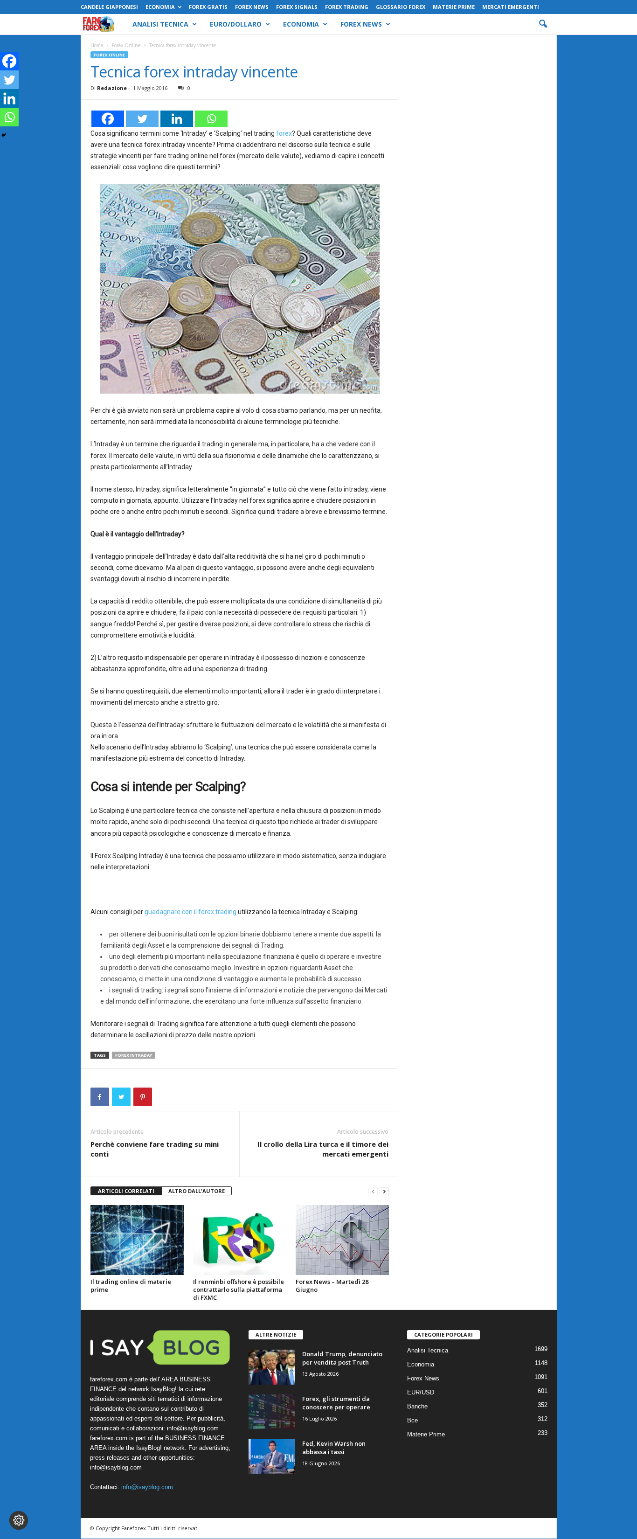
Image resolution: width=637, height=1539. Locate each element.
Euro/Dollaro (236, 24)
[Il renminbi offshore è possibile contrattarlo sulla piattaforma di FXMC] (239, 1240)
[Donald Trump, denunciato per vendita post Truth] (272, 1367)
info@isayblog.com (147, 1487)
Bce (412, 1420)
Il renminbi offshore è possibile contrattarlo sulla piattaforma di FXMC (238, 1289)
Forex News (252, 6)
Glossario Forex (400, 6)
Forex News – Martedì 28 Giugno (332, 1285)
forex (284, 133)
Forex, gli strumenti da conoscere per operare (336, 1402)
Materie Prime (454, 6)
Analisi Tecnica (160, 24)
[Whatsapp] (211, 119)
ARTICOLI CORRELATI (126, 1190)
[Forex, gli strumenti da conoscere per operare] (272, 1411)
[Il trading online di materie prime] (137, 1240)
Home (96, 45)
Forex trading (346, 6)
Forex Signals (297, 6)
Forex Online (126, 45)
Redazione (112, 87)
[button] (543, 24)
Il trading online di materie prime (130, 1285)
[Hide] (3, 135)
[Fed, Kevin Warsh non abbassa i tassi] (272, 1456)
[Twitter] (142, 119)
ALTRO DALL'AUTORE (196, 1190)
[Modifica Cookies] (18, 1520)
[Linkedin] (176, 119)
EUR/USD (420, 1392)
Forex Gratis (208, 6)
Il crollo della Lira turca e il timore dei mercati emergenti (322, 1148)
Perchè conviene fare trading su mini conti (154, 1148)
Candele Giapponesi (109, 6)
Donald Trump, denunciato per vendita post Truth (342, 1358)
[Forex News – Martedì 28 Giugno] (342, 1240)
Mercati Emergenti (510, 6)
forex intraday (133, 1055)
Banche (417, 1406)
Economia (160, 6)
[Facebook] (107, 119)
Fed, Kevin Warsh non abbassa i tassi (334, 1447)
